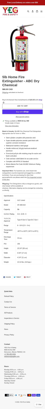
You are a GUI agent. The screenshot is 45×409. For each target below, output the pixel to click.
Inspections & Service (11, 318)
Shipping (5, 92)
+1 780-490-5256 (10, 354)
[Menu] (41, 11)
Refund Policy (9, 296)
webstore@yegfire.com (11, 356)
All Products (8, 313)
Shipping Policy (9, 324)
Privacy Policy (9, 335)
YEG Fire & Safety (25, 402)
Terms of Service (10, 307)
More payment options (22, 117)
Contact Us (8, 302)
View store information (12, 126)
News (6, 329)
